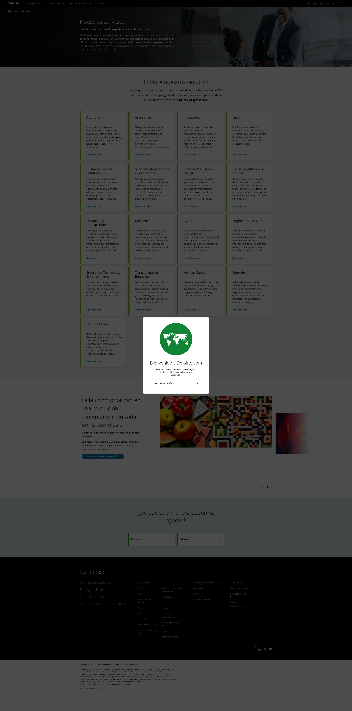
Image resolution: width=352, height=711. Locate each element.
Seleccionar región (163, 383)
